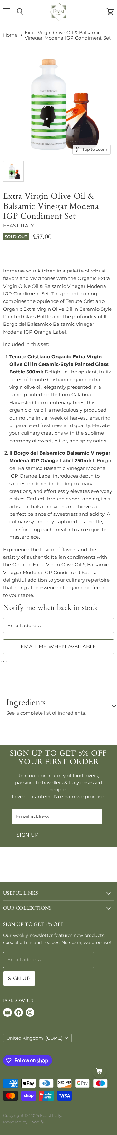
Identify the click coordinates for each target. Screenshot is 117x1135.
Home (10, 35)
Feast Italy (18, 226)
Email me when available (58, 647)
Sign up (28, 835)
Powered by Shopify (23, 1121)
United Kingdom (35, 1038)
